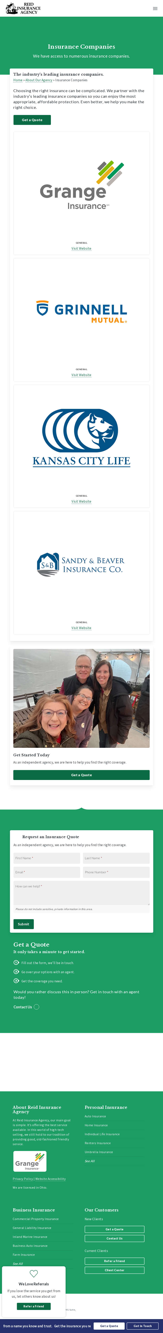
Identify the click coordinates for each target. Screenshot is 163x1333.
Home (17, 80)
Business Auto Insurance (30, 1246)
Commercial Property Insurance (36, 1219)
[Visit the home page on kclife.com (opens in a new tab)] (81, 438)
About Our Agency (38, 80)
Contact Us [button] (23, 1007)
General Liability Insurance (32, 1228)
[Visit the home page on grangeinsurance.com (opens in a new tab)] (81, 185)
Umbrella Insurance (99, 1152)
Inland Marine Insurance (30, 1237)
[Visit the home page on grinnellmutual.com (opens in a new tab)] (81, 311)
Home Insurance (96, 1125)
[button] (155, 8)
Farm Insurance (24, 1255)
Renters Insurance (98, 1143)
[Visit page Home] (23, 8)
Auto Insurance (95, 1116)
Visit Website (81, 248)
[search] (147, 8)
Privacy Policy (23, 1179)
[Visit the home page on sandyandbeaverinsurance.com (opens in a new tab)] (81, 564)
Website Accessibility (50, 1179)
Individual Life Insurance (102, 1134)
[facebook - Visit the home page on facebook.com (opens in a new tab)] (151, 1300)
